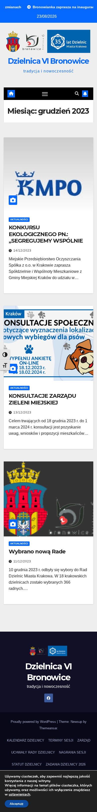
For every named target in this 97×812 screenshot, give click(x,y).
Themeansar (48, 728)
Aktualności (19, 219)
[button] (77, 93)
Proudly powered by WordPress (34, 722)
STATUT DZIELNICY (27, 764)
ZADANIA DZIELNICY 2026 (66, 764)
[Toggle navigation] (45, 93)
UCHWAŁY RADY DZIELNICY (33, 752)
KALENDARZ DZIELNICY (25, 740)
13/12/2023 (22, 412)
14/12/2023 (22, 250)
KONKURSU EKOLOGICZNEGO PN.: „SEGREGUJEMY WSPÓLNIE (46, 234)
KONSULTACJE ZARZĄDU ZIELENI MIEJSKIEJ (42, 399)
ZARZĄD (83, 740)
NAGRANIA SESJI (72, 752)
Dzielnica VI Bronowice (48, 61)
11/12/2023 (22, 561)
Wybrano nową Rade (37, 551)
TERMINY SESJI (60, 740)
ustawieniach (19, 794)
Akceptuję (16, 804)
